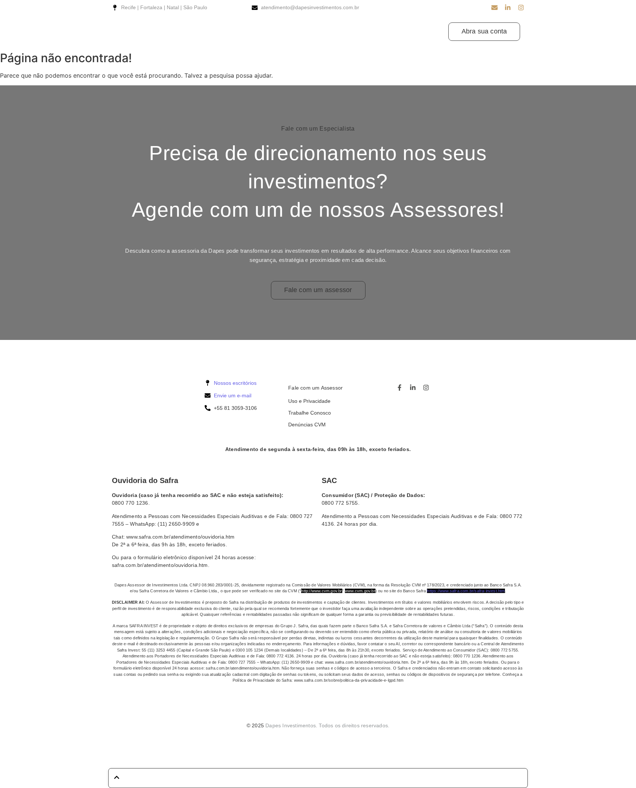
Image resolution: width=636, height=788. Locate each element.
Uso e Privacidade (309, 401)
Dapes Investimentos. (291, 725)
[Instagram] (521, 7)
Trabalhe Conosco (309, 413)
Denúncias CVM (307, 424)
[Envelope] (494, 7)
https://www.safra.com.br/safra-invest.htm (466, 591)
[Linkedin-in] (508, 7)
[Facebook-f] (399, 387)
